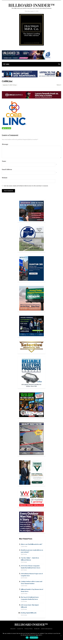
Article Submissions (46, 628)
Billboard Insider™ (31, 5)
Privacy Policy (29, 628)
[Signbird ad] (31, 472)
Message (5, 144)
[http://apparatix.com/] (26, 55)
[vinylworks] (31, 498)
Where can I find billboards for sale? (31, 544)
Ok (27, 637)
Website (4, 178)
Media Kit (36, 628)
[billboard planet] (31, 268)
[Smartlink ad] (31, 326)
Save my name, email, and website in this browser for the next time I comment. (26, 186)
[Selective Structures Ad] (31, 347)
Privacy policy (33, 637)
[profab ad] (31, 238)
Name (4, 161)
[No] (61, 635)
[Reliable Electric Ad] (31, 372)
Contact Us (20, 628)
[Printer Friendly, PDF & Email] (6, 128)
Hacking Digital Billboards (28, 613)
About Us (12, 628)
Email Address (7, 169)
